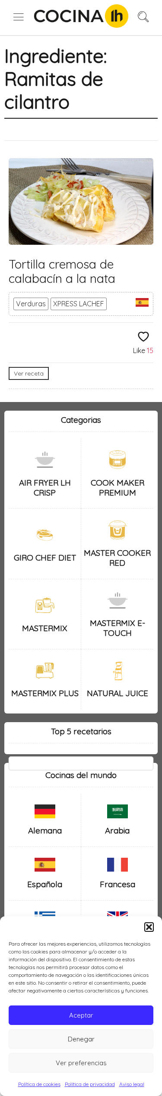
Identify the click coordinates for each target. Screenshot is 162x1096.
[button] (149, 927)
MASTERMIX (44, 628)
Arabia (117, 830)
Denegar (81, 1039)
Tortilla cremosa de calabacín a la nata (62, 271)
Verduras (31, 303)
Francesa (117, 884)
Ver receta (29, 373)
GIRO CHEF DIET (45, 557)
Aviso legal (131, 1084)
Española (44, 884)
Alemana (45, 830)
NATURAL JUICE (117, 693)
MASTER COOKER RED (117, 558)
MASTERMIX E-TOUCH (117, 628)
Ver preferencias (81, 1063)
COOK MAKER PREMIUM (117, 487)
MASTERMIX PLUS (45, 693)
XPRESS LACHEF (78, 303)
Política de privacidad (90, 1084)
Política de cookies (39, 1084)
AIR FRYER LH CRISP (45, 487)
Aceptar (81, 1015)
